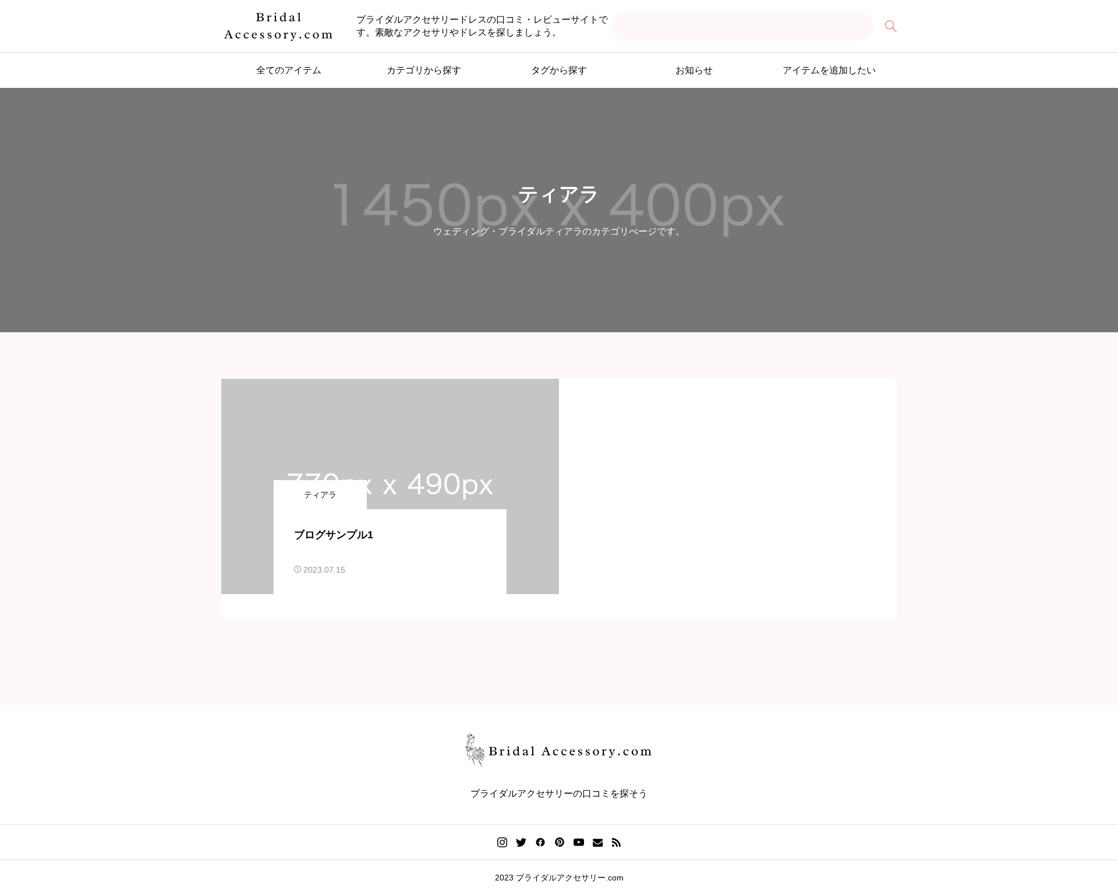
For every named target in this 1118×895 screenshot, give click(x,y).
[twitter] (521, 842)
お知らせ (694, 70)
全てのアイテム (288, 70)
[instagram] (502, 842)
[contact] (598, 842)
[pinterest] (559, 842)
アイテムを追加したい (829, 70)
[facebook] (540, 842)
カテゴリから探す (424, 70)
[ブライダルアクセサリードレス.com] (278, 26)
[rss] (616, 842)
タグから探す (559, 70)
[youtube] (579, 842)
